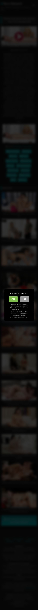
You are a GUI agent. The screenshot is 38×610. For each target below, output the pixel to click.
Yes (13, 299)
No (25, 299)
